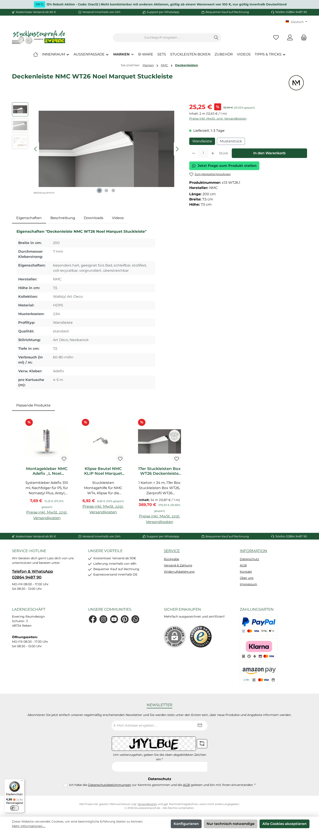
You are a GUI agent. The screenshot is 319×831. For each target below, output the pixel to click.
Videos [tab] (118, 218)
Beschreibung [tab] (62, 218)
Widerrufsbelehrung (179, 572)
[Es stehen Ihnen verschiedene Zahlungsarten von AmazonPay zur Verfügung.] (259, 673)
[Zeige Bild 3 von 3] (113, 190)
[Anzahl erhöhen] (212, 153)
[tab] (29, 218)
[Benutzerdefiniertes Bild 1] (201, 636)
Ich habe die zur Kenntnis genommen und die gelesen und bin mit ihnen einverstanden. (162, 785)
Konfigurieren (186, 824)
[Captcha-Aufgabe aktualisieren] (202, 743)
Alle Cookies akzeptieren (284, 824)
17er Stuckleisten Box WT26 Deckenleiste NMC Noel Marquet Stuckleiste (159, 471)
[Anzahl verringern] (193, 153)
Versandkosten (147, 804)
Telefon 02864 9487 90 (291, 12)
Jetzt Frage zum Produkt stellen (227, 166)
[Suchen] (216, 37)
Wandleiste (202, 141)
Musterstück (231, 141)
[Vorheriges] (36, 149)
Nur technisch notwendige (231, 824)
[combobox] (162, 37)
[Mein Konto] (290, 37)
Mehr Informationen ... (28, 826)
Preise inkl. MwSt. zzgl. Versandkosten (218, 118)
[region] (96, 148)
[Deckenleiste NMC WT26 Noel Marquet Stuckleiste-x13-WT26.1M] (106, 149)
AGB (243, 565)
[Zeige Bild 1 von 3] (99, 190)
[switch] (14, 808)
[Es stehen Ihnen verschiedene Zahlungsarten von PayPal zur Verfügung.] (259, 625)
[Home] (35, 54)
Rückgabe (171, 559)
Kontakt (246, 572)
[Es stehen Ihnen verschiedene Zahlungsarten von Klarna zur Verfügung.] (259, 649)
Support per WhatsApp (163, 12)
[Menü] (22, 781)
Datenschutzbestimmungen (109, 785)
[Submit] (199, 725)
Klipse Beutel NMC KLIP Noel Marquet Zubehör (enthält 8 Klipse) (103, 471)
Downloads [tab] (93, 218)
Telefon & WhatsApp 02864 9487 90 (32, 574)
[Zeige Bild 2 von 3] (106, 190)
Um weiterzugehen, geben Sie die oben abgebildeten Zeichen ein (159, 757)
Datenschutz (249, 559)
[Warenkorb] (302, 37)
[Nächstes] (177, 149)
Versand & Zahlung (178, 565)
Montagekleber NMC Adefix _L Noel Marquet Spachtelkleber (46, 471)
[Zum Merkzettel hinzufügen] (64, 458)
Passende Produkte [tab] (33, 405)
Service (172, 551)
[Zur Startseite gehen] (39, 38)
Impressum (248, 584)
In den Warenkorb (269, 153)
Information (253, 551)
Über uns (246, 578)
